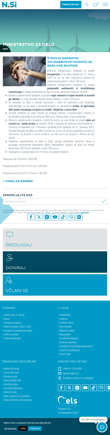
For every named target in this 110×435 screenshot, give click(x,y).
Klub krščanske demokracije (18, 400)
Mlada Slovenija (11, 368)
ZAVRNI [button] (23, 428)
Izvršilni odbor (66, 322)
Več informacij (10, 428)
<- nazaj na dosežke (18, 181)
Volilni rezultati (11, 334)
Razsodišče (65, 334)
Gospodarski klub (12, 380)
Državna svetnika (67, 342)
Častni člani (65, 354)
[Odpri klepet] (102, 427)
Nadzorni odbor (67, 330)
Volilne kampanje (12, 338)
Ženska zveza (10, 376)
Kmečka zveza (11, 384)
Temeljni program (12, 322)
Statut (6, 318)
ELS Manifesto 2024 (68, 412)
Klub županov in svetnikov (17, 396)
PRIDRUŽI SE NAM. (70, 4)
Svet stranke (65, 326)
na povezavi (85, 212)
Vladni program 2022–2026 (17, 326)
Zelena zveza (10, 392)
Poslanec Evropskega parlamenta (75, 346)
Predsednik (64, 314)
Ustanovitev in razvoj (14, 314)
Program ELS (64, 408)
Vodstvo (63, 318)
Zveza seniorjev (11, 372)
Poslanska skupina (68, 338)
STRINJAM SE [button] (35, 428)
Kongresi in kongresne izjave (18, 330)
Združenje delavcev (13, 388)
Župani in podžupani (69, 350)
